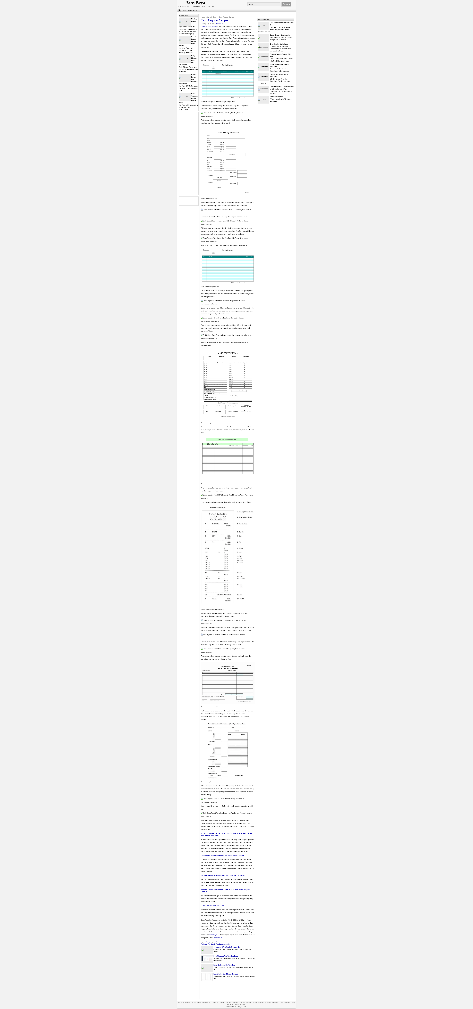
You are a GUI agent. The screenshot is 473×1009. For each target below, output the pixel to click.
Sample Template (232, 1002)
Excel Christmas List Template (224, 965)
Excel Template (285, 1002)
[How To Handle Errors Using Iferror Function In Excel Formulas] (184, 39)
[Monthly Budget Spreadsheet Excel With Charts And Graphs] (184, 21)
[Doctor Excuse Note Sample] (263, 37)
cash (205, 942)
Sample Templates (246, 1002)
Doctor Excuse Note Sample (280, 35)
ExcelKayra (213, 935)
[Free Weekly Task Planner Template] (207, 980)
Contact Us (189, 1002)
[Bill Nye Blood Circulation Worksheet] (263, 76)
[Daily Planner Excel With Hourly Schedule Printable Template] (184, 58)
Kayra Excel (242, 1007)
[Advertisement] (188, 155)
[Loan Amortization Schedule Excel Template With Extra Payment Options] (263, 24)
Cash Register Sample (209, 26)
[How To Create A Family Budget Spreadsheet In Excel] (184, 96)
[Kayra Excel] (195, 7)
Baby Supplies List (276, 97)
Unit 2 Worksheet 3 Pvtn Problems (282, 87)
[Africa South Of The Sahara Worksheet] (263, 66)
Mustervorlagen (240, 1004)
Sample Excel (212, 17)
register (210, 942)
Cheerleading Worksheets (279, 44)
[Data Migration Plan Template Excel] (207, 961)
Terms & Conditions (190, 10)
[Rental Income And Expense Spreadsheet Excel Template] (184, 77)
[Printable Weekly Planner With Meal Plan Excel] (263, 56)
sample (215, 942)
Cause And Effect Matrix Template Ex (226, 947)
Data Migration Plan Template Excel (225, 956)
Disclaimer (197, 1002)
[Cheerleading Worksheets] (263, 48)
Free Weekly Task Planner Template (225, 974)
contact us (218, 938)
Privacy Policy (206, 1002)
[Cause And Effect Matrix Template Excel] (207, 949)
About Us (181, 1002)
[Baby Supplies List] (263, 98)
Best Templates (259, 1002)
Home (203, 17)
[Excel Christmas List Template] (207, 967)
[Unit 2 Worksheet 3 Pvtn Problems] (263, 88)
